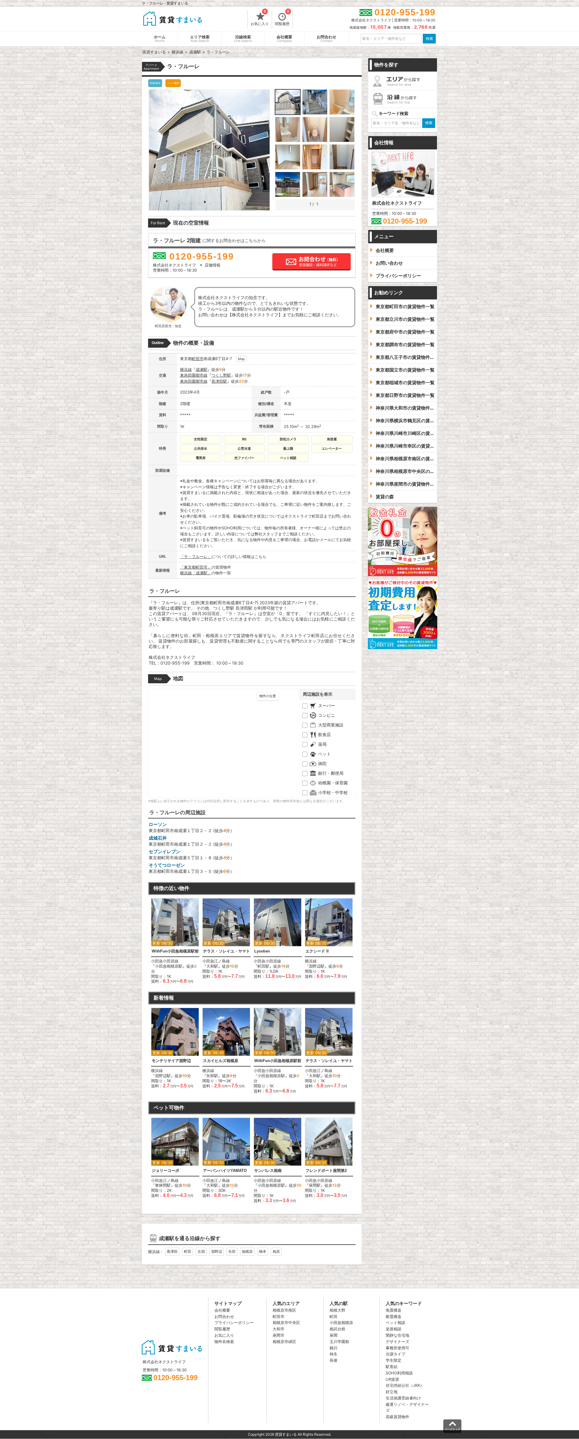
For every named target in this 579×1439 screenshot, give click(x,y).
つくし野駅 (221, 375)
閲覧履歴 (282, 18)
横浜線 (186, 369)
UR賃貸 (392, 1379)
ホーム (160, 39)
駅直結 (391, 1366)
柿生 (333, 1353)
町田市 (198, 358)
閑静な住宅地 (397, 1335)
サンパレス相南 (268, 1170)
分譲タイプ (395, 1353)
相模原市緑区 (284, 1341)
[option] (175, 941)
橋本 (262, 1251)
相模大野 (337, 1310)
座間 (333, 1335)
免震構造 (393, 1310)
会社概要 (284, 39)
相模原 (247, 1251)
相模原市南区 (284, 1310)
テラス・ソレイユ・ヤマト (226, 951)
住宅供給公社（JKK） (405, 1385)
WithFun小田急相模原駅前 (175, 951)
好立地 (391, 1391)
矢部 (232, 1251)
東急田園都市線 (193, 375)
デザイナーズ (397, 1341)
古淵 (201, 1251)
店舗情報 (212, 265)
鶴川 (333, 1347)
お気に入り (260, 18)
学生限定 (393, 1360)
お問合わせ (326, 39)
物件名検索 (224, 1341)
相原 (276, 1251)
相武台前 (337, 1328)
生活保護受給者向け (403, 1398)
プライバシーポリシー (234, 1322)
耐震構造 (393, 1316)
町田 (187, 1251)
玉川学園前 (339, 1341)
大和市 (278, 1328)
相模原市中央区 (286, 1322)
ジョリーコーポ (165, 1170)
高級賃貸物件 (397, 1416)
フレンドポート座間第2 (326, 1170)
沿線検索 (243, 39)
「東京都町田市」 (195, 567)
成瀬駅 (201, 369)
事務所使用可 (397, 1347)
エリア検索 (200, 39)
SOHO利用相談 (399, 1372)
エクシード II (317, 951)
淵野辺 (216, 1251)
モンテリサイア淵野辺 (171, 1060)
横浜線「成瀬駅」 (195, 572)
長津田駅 (219, 381)
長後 (333, 1360)
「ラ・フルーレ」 (195, 556)
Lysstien (262, 951)
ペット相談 (395, 1322)
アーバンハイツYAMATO (225, 1170)
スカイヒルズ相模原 (220, 1060)
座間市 (278, 1335)
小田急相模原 (341, 1322)
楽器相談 (393, 1328)
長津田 (172, 1251)
